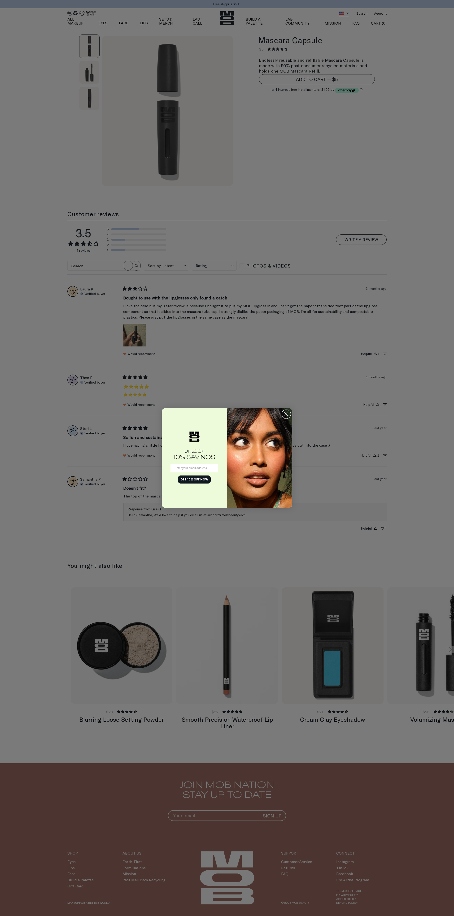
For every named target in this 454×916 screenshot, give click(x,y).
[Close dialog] (286, 414)
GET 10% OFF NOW (194, 479)
